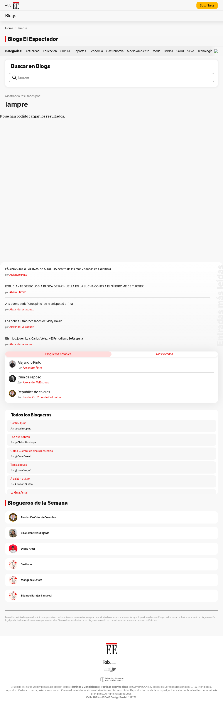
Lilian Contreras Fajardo (35, 533)
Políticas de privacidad (114, 686)
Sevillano (26, 564)
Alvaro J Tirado (17, 292)
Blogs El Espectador (33, 39)
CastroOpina (18, 423)
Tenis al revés (18, 465)
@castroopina (23, 428)
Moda (156, 51)
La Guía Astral (18, 492)
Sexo (190, 51)
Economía (96, 51)
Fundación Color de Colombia (42, 397)
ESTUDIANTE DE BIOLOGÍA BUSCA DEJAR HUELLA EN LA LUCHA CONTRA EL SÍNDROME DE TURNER (74, 286)
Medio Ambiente (138, 51)
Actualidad (32, 51)
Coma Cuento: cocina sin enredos (31, 451)
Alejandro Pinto (18, 274)
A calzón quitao (20, 479)
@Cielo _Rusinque (26, 442)
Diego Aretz (28, 548)
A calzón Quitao (24, 484)
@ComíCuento (23, 456)
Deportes (79, 51)
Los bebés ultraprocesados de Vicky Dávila (34, 321)
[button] (217, 51)
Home (9, 28)
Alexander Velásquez (21, 309)
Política (168, 51)
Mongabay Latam (31, 580)
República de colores (34, 392)
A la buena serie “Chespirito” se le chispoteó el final (39, 304)
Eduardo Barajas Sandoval (36, 595)
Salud (180, 51)
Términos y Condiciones (84, 686)
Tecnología (205, 51)
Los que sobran (20, 437)
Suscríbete (207, 5)
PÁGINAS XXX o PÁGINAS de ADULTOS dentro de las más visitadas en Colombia (58, 269)
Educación (50, 51)
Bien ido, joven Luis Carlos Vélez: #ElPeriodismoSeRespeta (44, 338)
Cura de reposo (29, 377)
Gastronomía (114, 51)
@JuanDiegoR (23, 470)
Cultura (65, 51)
